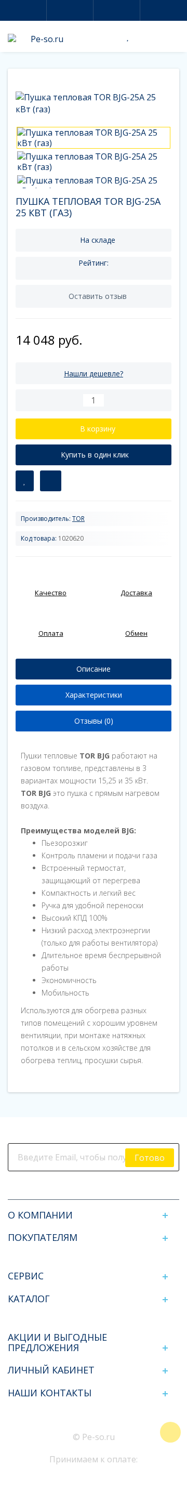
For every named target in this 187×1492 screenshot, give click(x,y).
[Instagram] (84, 1189)
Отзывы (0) (93, 721)
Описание (93, 669)
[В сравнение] (50, 480)
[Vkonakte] (102, 1189)
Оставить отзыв (98, 296)
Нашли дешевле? (93, 373)
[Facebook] (67, 1189)
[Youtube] (119, 1189)
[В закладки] (25, 480)
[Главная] (19, 80)
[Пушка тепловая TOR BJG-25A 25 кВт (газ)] (93, 138)
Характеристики (93, 695)
